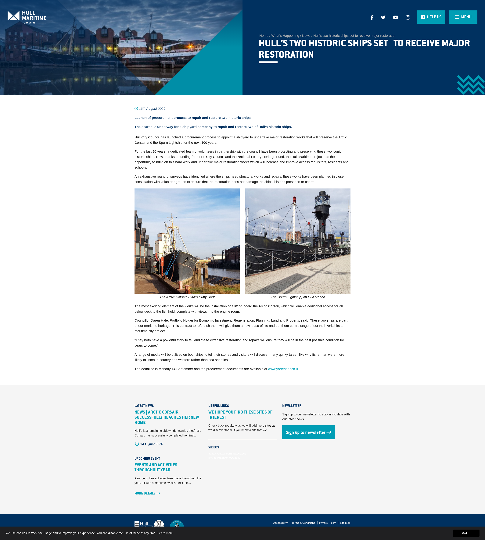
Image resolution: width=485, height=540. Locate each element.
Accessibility (280, 522)
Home (263, 36)
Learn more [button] (165, 533)
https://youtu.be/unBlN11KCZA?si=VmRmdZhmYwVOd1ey (227, 455)
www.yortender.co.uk (284, 369)
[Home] (60, 17)
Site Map (345, 522)
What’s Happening (285, 36)
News (306, 36)
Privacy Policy (327, 522)
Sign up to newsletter (305, 432)
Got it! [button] (466, 533)
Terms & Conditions (303, 522)
